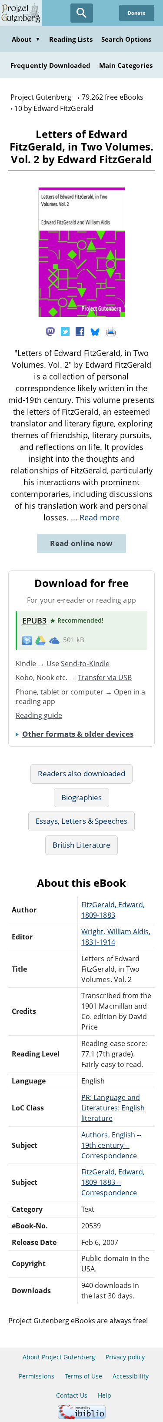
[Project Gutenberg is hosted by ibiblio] (82, 1416)
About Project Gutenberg (59, 1357)
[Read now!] (81, 314)
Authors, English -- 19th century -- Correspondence (111, 1145)
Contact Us (71, 1395)
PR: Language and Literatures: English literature (113, 1108)
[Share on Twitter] (65, 330)
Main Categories (126, 65)
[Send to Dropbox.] (27, 640)
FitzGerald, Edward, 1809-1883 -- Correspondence (113, 1182)
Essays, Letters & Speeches (81, 821)
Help (104, 1395)
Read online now (81, 543)
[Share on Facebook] (80, 330)
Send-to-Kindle (85, 663)
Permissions (36, 1376)
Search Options (126, 39)
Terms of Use (83, 1376)
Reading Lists (71, 39)
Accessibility (131, 1376)
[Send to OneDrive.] (54, 640)
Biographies (81, 797)
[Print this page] (111, 330)
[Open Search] (81, 13)
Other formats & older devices (77, 734)
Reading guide (39, 715)
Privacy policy (125, 1357)
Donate (137, 13)
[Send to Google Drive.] (40, 640)
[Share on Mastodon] (50, 330)
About (26, 39)
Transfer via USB (105, 677)
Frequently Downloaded (50, 65)
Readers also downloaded (81, 773)
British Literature (81, 845)
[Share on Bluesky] (95, 330)
